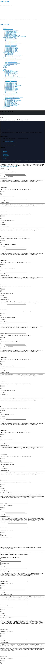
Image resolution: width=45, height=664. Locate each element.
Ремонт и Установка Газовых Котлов (12, 35)
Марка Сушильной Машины (6, 594)
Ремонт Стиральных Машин (11, 31)
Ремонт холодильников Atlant (11, 38)
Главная (4, 28)
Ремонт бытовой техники (8, 29)
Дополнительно (3, 187)
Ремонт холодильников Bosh (11, 40)
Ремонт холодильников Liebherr (11, 47)
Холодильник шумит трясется (11, 61)
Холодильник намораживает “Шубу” (12, 63)
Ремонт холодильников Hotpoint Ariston (13, 43)
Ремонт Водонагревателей (10, 33)
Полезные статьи (6, 65)
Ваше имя (2, 173)
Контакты (5, 67)
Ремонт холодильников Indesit (11, 45)
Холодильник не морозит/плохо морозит (13, 58)
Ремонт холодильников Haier (11, 42)
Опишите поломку (4, 503)
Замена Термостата (9, 54)
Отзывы (4, 66)
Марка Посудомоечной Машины (7, 617)
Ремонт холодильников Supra (11, 50)
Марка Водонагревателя (5, 516)
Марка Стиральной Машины (6, 492)
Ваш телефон (3, 176)
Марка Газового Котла (4, 642)
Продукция (5, 151)
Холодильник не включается (11, 62)
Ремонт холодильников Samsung (11, 48)
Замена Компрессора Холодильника (12, 56)
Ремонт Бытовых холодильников (11, 30)
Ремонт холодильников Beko (11, 39)
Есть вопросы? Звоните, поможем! (6, 5)
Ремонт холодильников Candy (11, 41)
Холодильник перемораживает (11, 59)
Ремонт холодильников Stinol (11, 49)
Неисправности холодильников (9, 57)
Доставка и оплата (6, 155)
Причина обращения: (4, 178)
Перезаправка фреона (9, 53)
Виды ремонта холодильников (9, 52)
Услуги (4, 152)
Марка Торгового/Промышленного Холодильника (10, 571)
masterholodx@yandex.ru (9, 141)
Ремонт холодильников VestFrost (11, 51)
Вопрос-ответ (5, 154)
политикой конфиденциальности (8, 166)
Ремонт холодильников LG (10, 46)
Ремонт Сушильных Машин (10, 34)
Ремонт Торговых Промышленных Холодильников (15, 36)
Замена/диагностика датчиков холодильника (14, 55)
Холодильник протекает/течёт (11, 64)
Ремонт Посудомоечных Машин (11, 32)
